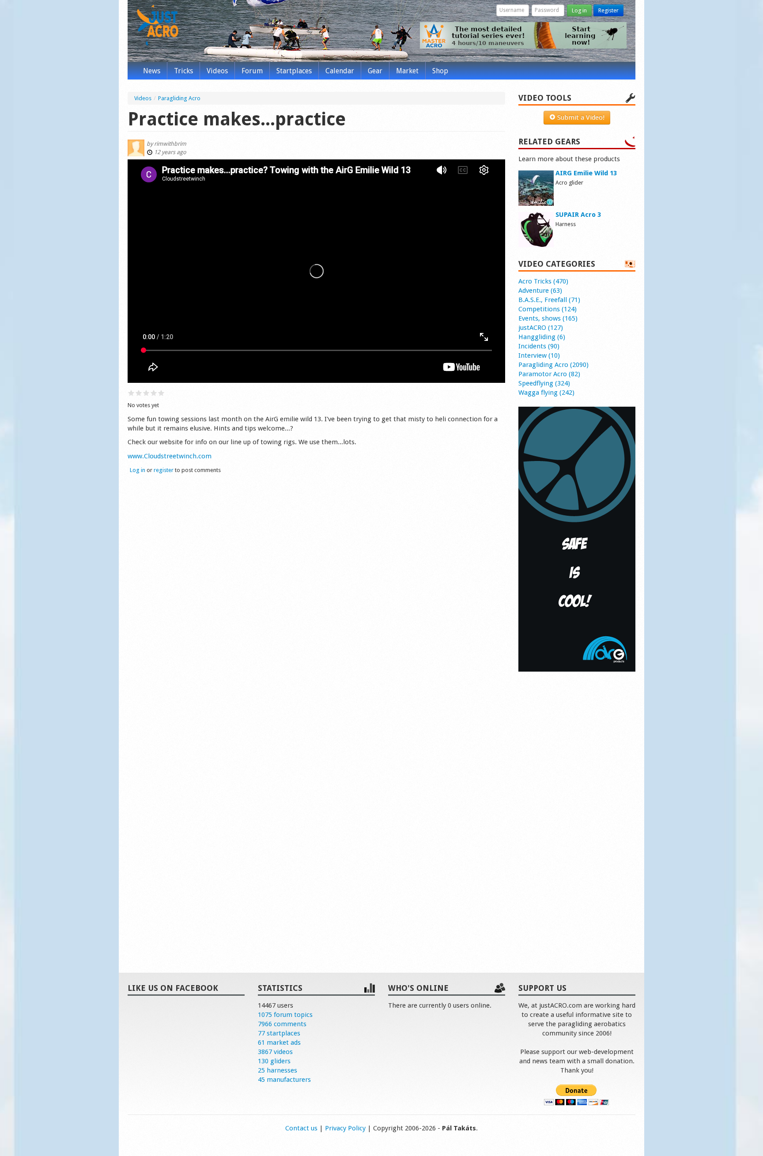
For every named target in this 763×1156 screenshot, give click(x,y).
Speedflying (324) (544, 383)
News (151, 71)
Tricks (183, 71)
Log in (579, 10)
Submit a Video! (579, 117)
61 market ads (279, 1042)
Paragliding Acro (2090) (553, 365)
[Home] (157, 25)
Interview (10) (539, 355)
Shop (440, 71)
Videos (217, 71)
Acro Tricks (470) (543, 281)
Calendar (339, 71)
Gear (375, 71)
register (164, 470)
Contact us (301, 1128)
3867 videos (275, 1052)
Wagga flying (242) (546, 393)
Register (608, 10)
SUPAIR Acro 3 (578, 215)
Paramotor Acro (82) (549, 374)
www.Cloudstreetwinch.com (170, 456)
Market (407, 71)
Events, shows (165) (548, 318)
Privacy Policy (345, 1128)
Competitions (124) (547, 309)
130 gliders (274, 1061)
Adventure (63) (540, 291)
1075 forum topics (285, 1015)
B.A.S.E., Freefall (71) (549, 300)
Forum (252, 71)
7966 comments (282, 1024)
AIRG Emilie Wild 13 (586, 173)
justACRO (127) (540, 328)
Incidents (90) (538, 346)
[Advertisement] (576, 812)
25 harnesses (277, 1070)
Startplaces (294, 71)
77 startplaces (279, 1033)
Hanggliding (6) (541, 337)
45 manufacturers (284, 1080)
